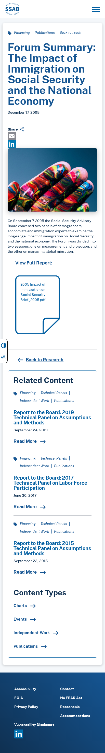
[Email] (52, 136)
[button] (96, 9)
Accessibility (25, 688)
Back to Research (44, 359)
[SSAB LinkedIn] (18, 737)
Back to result (71, 32)
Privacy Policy (26, 706)
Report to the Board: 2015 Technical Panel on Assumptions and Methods (52, 548)
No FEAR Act (71, 697)
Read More (26, 441)
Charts (21, 606)
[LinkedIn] (52, 144)
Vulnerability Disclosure (34, 724)
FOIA (18, 697)
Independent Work (34, 400)
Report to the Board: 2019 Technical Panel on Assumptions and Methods (52, 417)
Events (21, 619)
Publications (45, 32)
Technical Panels (54, 393)
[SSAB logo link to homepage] (12, 9)
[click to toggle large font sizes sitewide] (4, 357)
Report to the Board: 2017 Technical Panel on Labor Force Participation (50, 482)
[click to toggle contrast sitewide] (4, 345)
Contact (67, 688)
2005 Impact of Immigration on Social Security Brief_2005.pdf (33, 292)
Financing (22, 32)
